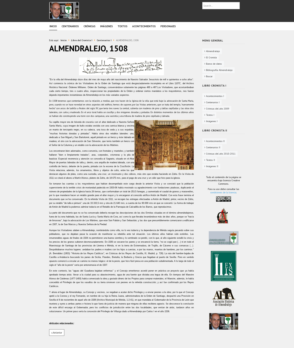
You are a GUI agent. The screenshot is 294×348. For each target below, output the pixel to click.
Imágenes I (211, 121)
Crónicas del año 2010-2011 (220, 153)
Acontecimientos (144, 26)
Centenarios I (212, 102)
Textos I (210, 114)
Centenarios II (213, 147)
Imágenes (106, 26)
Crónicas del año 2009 (217, 108)
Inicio (53, 26)
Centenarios (70, 26)
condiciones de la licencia (223, 192)
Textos (122, 26)
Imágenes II (212, 166)
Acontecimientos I (215, 96)
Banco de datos (214, 63)
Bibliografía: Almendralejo (219, 70)
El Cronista (211, 57)
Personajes (168, 26)
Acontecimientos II (215, 141)
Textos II (210, 160)
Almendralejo (213, 51)
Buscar (209, 76)
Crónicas (89, 26)
